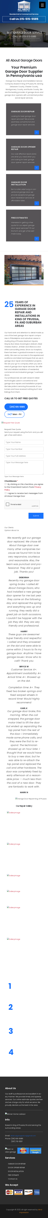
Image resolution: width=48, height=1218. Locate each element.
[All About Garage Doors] (24, 6)
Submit (36, 516)
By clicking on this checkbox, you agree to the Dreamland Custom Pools (23, 487)
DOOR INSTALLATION (16, 1171)
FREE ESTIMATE (13, 1175)
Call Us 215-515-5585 (24, 19)
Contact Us (12, 1179)
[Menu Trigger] (42, 5)
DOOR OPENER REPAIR (16, 1167)
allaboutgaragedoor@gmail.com (23, 1136)
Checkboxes (11, 481)
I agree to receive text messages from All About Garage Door (23, 494)
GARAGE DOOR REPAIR (17, 1164)
